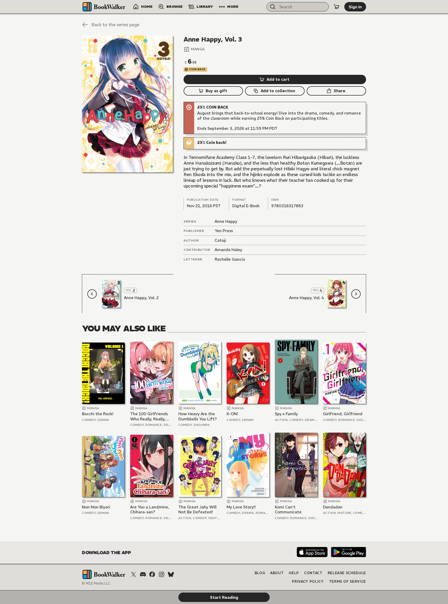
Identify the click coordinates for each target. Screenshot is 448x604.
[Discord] (143, 574)
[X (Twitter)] (133, 574)
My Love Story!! (241, 507)
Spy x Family (286, 413)
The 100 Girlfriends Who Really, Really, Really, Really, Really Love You (149, 416)
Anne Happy (226, 221)
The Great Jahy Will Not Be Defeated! (197, 510)
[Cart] (336, 6)
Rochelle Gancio (230, 259)
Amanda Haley (228, 249)
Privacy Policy (308, 581)
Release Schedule (347, 573)
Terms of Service (347, 581)
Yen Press (224, 230)
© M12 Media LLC (96, 583)
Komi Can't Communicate (288, 510)
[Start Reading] (127, 104)
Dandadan (332, 507)
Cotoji (220, 240)
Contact (313, 573)
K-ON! (232, 413)
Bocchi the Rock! (97, 413)
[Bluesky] (171, 574)
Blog (260, 573)
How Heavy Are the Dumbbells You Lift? (197, 416)
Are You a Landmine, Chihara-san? (149, 510)
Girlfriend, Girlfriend (342, 413)
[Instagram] (161, 574)
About (277, 573)
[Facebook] (152, 574)
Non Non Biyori (96, 507)
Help (294, 573)
